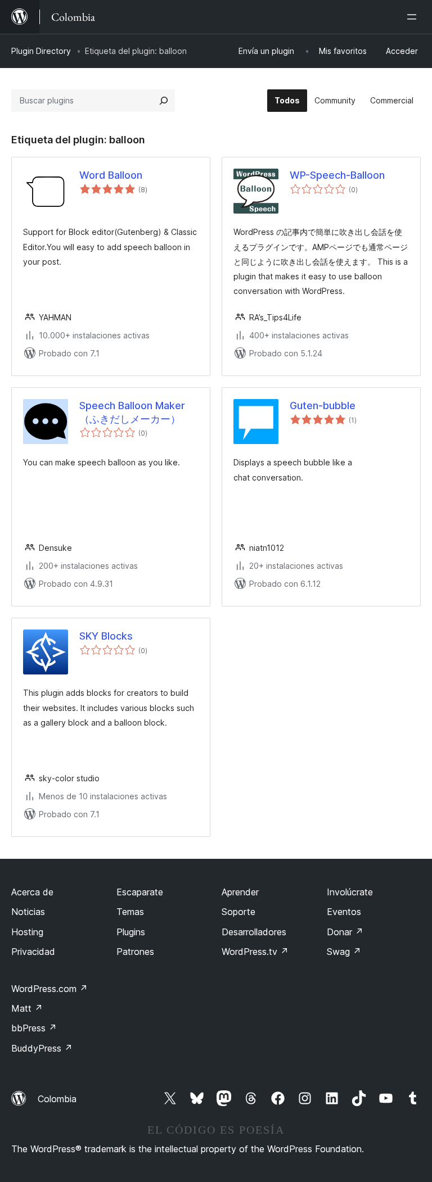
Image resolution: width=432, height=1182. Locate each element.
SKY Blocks (106, 636)
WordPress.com (49, 988)
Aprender (240, 892)
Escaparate (139, 892)
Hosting (27, 932)
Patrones (135, 951)
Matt (27, 1008)
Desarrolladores (254, 932)
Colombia (57, 1098)
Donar (345, 932)
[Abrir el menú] (414, 17)
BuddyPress (42, 1048)
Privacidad (33, 951)
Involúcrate (350, 892)
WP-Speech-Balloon (337, 175)
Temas (130, 911)
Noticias (28, 911)
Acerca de (32, 892)
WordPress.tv (255, 951)
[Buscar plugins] (163, 100)
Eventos (344, 911)
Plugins (130, 932)
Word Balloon (110, 175)
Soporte (238, 911)
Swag (344, 951)
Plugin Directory (41, 51)
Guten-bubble (323, 405)
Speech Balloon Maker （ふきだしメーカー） (132, 412)
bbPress (34, 1028)
